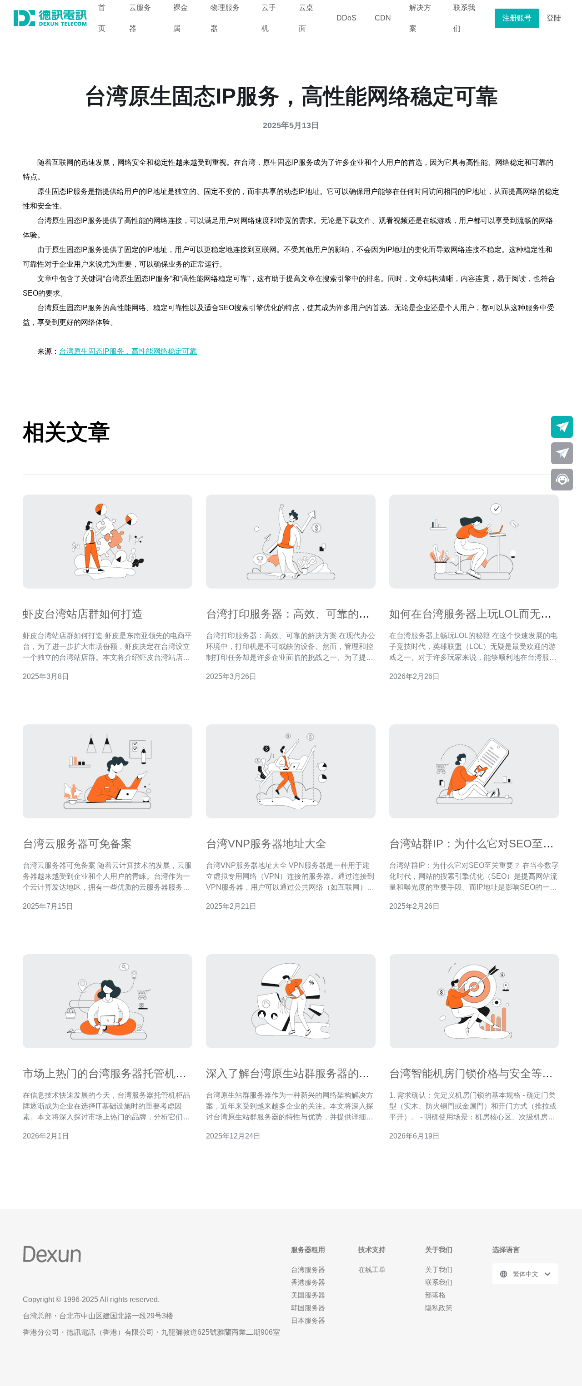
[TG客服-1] (562, 427)
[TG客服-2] (562, 453)
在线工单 (372, 1269)
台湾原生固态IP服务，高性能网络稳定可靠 (128, 351)
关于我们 (438, 1269)
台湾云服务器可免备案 (77, 843)
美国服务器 (308, 1295)
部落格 (435, 1295)
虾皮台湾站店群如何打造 (83, 614)
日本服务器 (308, 1320)
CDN (383, 18)
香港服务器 (308, 1282)
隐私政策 (438, 1308)
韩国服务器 (308, 1308)
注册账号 (517, 18)
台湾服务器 (308, 1269)
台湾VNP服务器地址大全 (266, 843)
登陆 (554, 18)
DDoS (346, 18)
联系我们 (438, 1282)
